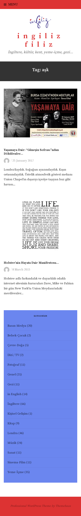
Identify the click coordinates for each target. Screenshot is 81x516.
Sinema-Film (16, 462)
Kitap (11, 423)
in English (14, 394)
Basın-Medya (17, 326)
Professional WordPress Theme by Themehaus (40, 506)
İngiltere (14, 404)
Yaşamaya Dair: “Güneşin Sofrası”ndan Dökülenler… (31, 152)
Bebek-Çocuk (17, 336)
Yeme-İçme (16, 472)
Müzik (12, 443)
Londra (9, 144)
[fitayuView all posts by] (7, 160)
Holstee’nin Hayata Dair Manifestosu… (31, 263)
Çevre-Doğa (16, 345)
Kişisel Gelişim (18, 414)
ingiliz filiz (40, 40)
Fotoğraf (13, 365)
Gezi (11, 384)
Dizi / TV (13, 355)
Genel (8, 257)
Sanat (20, 144)
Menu (13, 4)
